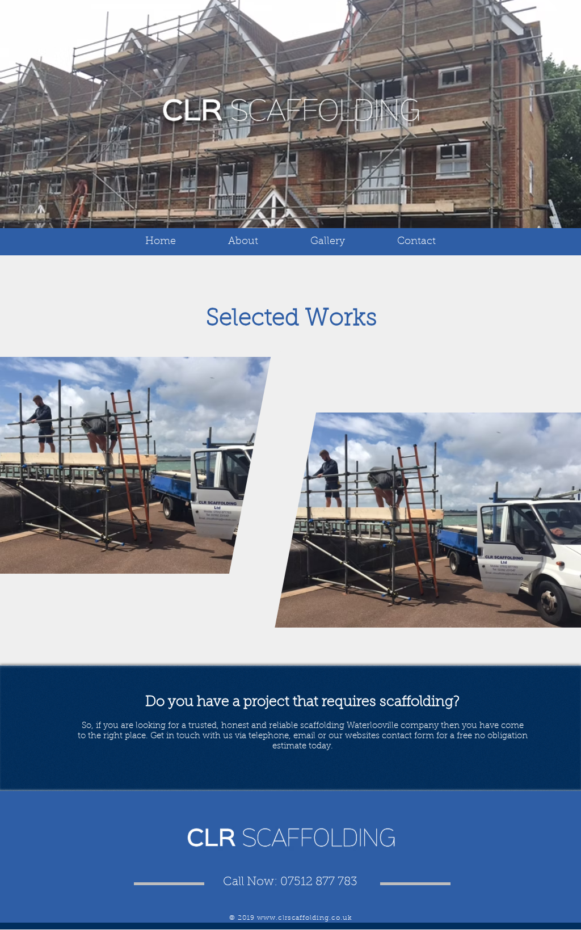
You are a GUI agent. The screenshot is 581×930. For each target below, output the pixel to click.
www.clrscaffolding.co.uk (304, 918)
